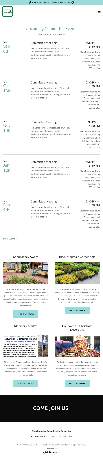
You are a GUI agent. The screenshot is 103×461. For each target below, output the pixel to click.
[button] (99, 11)
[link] (7, 11)
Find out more (26, 314)
